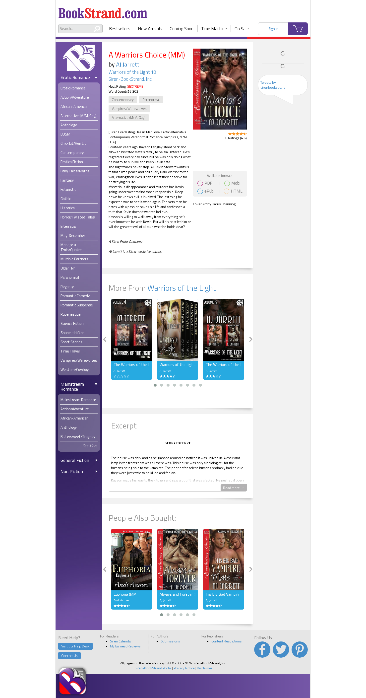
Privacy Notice (184, 668)
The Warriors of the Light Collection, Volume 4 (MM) (132, 364)
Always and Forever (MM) (178, 594)
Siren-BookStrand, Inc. (130, 78)
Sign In (273, 28)
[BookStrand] (103, 11)
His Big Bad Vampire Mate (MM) (224, 594)
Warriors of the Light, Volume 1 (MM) (178, 364)
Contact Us (69, 655)
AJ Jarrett (127, 64)
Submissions (170, 641)
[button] (155, 385)
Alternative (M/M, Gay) (128, 117)
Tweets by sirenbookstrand (273, 85)
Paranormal (151, 99)
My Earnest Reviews (125, 646)
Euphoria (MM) (125, 594)
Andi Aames (121, 600)
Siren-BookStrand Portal (153, 668)
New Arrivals (150, 28)
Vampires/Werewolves (129, 108)
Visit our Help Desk (75, 646)
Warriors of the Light (181, 288)
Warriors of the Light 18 (132, 72)
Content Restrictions (226, 641)
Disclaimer (204, 668)
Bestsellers (119, 28)
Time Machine (214, 28)
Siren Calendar (121, 641)
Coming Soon (181, 28)
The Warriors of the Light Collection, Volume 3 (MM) (224, 364)
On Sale (242, 28)
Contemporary (123, 99)
